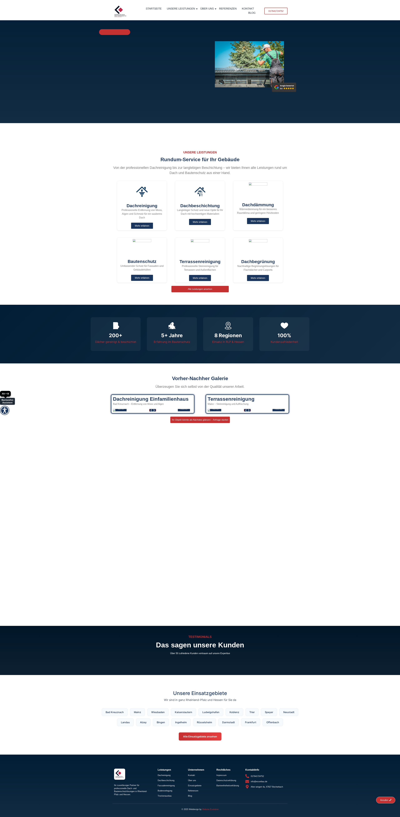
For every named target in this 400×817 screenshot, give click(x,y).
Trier (252, 712)
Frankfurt (250, 722)
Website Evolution (210, 809)
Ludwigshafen (210, 712)
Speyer (269, 712)
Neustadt (288, 712)
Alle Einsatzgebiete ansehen (200, 736)
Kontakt (248, 8)
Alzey (143, 722)
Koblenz (234, 712)
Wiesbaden (158, 712)
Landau (125, 722)
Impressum (221, 775)
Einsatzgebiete (194, 785)
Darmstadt (228, 722)
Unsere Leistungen (181, 8)
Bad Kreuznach (115, 712)
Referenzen (228, 8)
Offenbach (272, 722)
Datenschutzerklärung (226, 780)
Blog (251, 12)
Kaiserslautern (183, 712)
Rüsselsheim (204, 722)
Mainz (137, 712)
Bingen (161, 722)
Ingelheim (181, 722)
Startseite (154, 8)
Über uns (207, 8)
